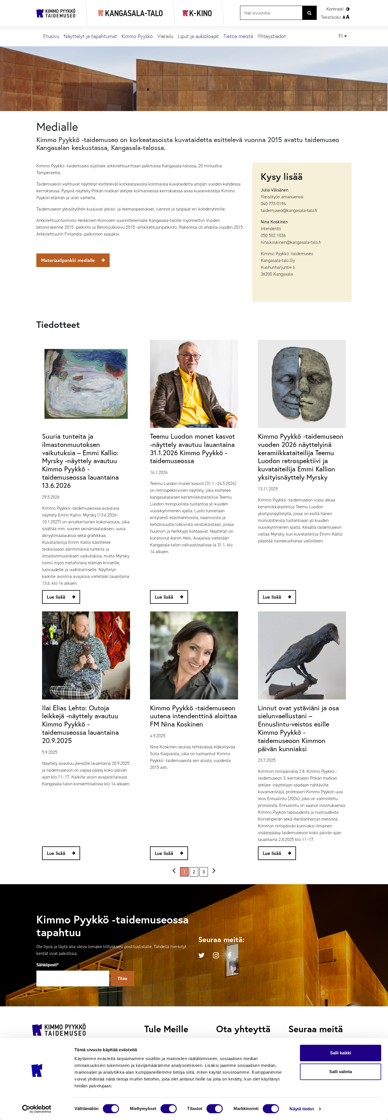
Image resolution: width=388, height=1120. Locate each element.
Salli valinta (340, 1071)
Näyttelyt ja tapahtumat (90, 36)
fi (341, 36)
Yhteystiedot (272, 36)
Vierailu (165, 36)
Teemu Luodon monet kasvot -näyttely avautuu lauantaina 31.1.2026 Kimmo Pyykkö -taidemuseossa (192, 448)
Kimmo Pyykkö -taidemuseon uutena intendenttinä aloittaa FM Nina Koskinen (193, 716)
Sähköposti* (47, 965)
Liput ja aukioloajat (198, 36)
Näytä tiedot (301, 1108)
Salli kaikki (340, 1052)
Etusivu (51, 36)
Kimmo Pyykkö (137, 36)
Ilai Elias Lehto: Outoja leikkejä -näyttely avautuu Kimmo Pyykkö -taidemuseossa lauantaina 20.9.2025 (80, 724)
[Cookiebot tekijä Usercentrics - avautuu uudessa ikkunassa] (37, 1109)
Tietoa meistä (238, 36)
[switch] (168, 1108)
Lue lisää (56, 597)
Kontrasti (335, 9)
